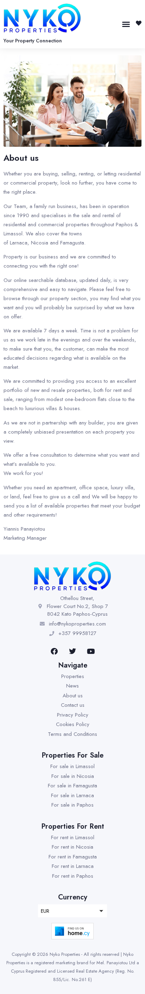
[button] (126, 24)
